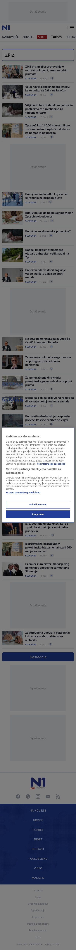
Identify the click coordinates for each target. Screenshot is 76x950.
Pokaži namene (37, 504)
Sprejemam (38, 514)
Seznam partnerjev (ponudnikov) (23, 492)
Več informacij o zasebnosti (51, 463)
